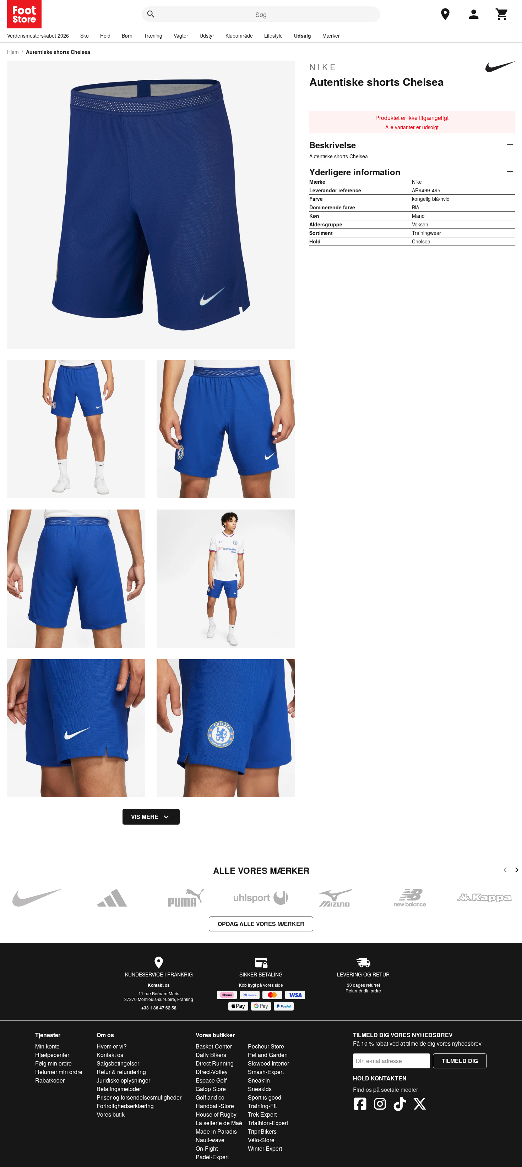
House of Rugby (216, 1114)
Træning (153, 35)
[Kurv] (502, 14)
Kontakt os (159, 985)
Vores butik (111, 1114)
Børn (127, 35)
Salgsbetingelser (118, 1063)
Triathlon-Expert (268, 1123)
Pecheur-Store (266, 1046)
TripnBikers (262, 1131)
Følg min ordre (53, 1063)
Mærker (331, 35)
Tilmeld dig (460, 1061)
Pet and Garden (268, 1055)
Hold (105, 35)
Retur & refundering (121, 1072)
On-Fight (207, 1148)
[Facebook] (360, 1105)
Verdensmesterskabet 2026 (38, 35)
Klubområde (239, 35)
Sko (84, 35)
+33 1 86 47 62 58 (158, 1007)
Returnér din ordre (363, 990)
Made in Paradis (216, 1131)
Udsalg (302, 35)
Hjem (13, 51)
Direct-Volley (212, 1072)
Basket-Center (214, 1046)
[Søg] (151, 14)
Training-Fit (262, 1106)
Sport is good (264, 1097)
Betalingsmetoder (119, 1089)
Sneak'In (259, 1080)
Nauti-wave (210, 1140)
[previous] (505, 871)
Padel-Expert (212, 1157)
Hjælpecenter (52, 1055)
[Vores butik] (445, 14)
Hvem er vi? (112, 1046)
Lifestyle (273, 35)
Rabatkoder (50, 1080)
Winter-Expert (265, 1148)
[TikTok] (400, 1105)
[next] (517, 871)
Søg (261, 14)
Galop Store (211, 1089)
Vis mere (144, 817)
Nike (323, 66)
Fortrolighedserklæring (125, 1106)
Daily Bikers (211, 1055)
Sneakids (260, 1089)
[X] (420, 1105)
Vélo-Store (261, 1140)
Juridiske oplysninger (123, 1080)
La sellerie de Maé (219, 1123)
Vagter (181, 35)
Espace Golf (211, 1080)
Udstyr (207, 35)
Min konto (47, 1046)
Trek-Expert (262, 1114)
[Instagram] (380, 1105)
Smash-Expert (266, 1072)
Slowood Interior (268, 1063)
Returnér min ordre (58, 1072)
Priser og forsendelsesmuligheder (139, 1097)
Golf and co (210, 1097)
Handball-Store (215, 1106)
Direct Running (215, 1063)
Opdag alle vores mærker (261, 924)
